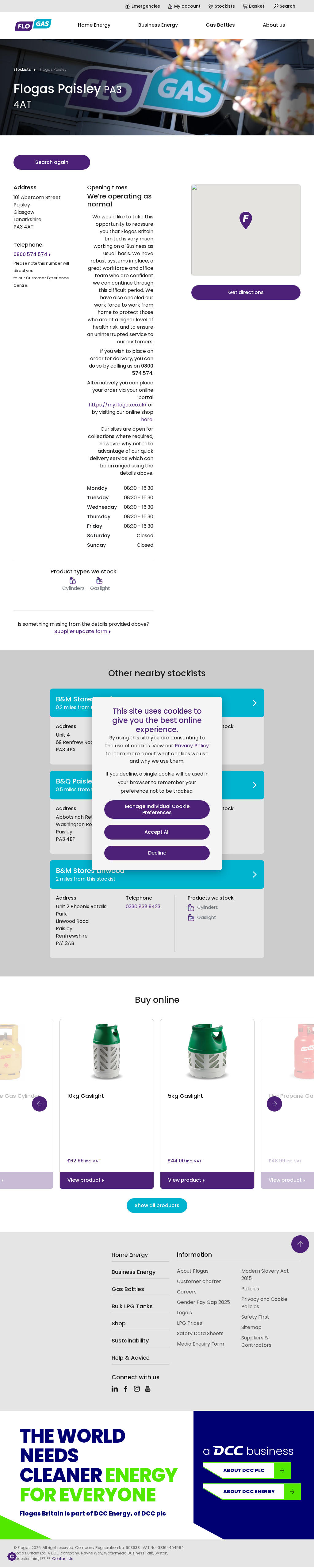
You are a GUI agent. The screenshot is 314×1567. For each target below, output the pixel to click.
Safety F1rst (255, 1316)
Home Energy (130, 1255)
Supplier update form (80, 631)
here (146, 419)
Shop (119, 1323)
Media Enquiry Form (200, 1343)
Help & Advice (131, 1357)
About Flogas (193, 1270)
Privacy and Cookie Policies (264, 1303)
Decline (157, 852)
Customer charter (199, 1281)
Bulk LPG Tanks (132, 1306)
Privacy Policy (192, 745)
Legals (184, 1312)
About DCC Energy (249, 1491)
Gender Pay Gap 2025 (203, 1302)
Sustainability (130, 1340)
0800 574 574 (30, 254)
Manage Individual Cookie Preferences (157, 809)
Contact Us (62, 1558)
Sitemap (251, 1327)
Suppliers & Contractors (256, 1341)
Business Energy (133, 1272)
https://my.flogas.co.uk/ (118, 404)
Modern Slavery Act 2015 (265, 1274)
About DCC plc (244, 1470)
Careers (187, 1291)
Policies (250, 1288)
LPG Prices (189, 1323)
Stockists (22, 69)
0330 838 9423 (143, 906)
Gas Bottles (128, 1289)
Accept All (157, 832)
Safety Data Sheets (200, 1333)
